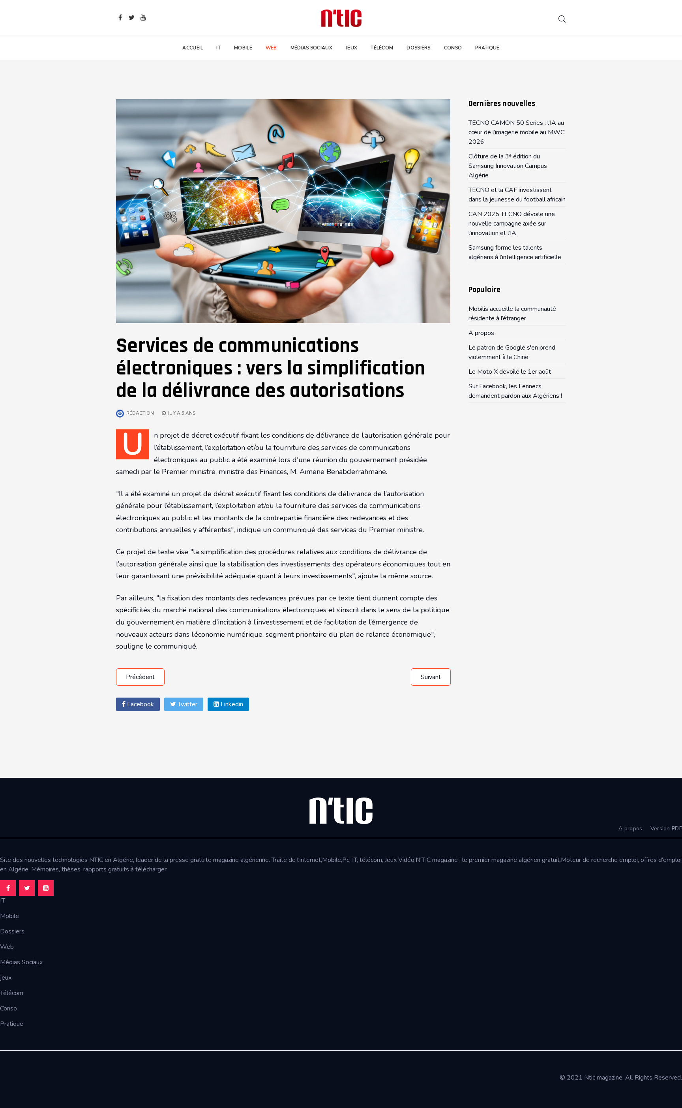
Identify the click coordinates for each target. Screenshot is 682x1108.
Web (271, 48)
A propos (630, 828)
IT (218, 48)
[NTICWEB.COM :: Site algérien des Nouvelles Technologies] (341, 17)
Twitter (186, 704)
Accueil (192, 48)
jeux (5, 977)
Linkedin (231, 704)
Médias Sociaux (311, 48)
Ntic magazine (603, 1077)
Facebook (140, 704)
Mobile (243, 48)
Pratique (487, 48)
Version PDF (666, 828)
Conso (453, 48)
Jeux (351, 48)
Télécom (382, 48)
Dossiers (418, 48)
